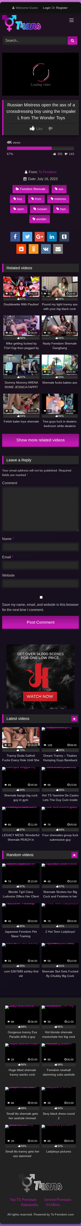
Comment (9, 483)
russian (42, 209)
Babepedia (29, 1205)
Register (62, 7)
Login (47, 7)
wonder (41, 219)
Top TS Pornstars (23, 1200)
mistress (60, 199)
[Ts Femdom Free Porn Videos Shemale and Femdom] (33, 24)
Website (8, 575)
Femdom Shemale (32, 189)
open (20, 209)
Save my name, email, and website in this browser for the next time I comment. (40, 607)
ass (61, 189)
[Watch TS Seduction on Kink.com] (40, 708)
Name (8, 539)
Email (7, 557)
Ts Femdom (47, 172)
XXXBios (53, 1205)
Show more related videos (40, 440)
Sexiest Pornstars (57, 1200)
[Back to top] (67, 1213)
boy (19, 199)
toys (63, 209)
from (38, 199)
